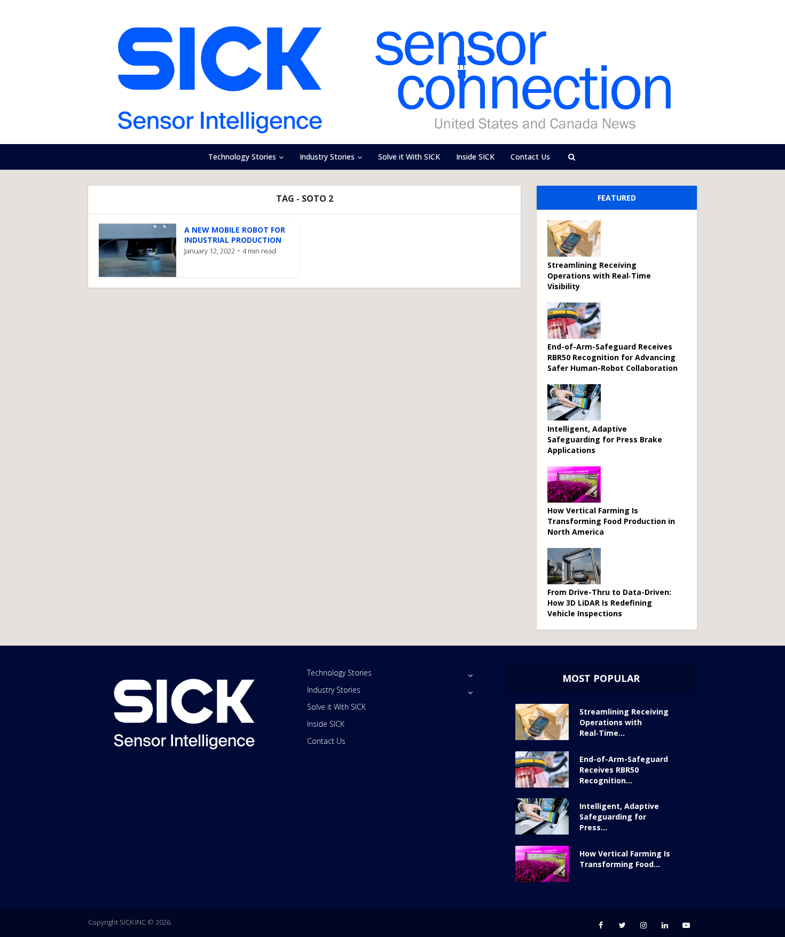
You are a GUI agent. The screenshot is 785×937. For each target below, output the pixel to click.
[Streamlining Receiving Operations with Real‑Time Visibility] (577, 238)
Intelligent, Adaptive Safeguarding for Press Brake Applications (604, 439)
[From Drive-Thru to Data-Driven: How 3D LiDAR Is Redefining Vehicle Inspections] (577, 566)
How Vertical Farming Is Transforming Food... (624, 858)
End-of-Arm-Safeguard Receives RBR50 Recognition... (623, 769)
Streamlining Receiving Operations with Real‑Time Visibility (599, 275)
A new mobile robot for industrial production (234, 235)
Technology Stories (242, 157)
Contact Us (530, 157)
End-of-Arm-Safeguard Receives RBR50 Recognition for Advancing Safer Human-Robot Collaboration (612, 357)
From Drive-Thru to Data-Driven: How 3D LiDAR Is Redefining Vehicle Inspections (609, 602)
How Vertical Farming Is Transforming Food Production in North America (611, 521)
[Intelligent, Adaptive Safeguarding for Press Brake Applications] (577, 402)
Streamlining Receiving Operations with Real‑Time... (624, 722)
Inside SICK (475, 157)
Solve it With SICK (409, 157)
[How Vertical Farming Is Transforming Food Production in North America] (577, 484)
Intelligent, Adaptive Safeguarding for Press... (619, 816)
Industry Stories (327, 157)
